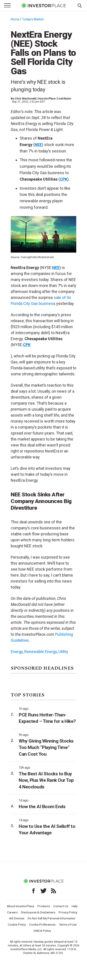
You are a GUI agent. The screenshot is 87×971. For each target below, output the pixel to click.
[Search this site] (79, 5)
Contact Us (60, 906)
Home (15, 19)
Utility (63, 651)
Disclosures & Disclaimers (38, 912)
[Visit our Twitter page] (43, 890)
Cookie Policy (17, 924)
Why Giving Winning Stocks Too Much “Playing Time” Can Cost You (46, 747)
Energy (17, 651)
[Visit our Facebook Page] (33, 890)
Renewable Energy (40, 651)
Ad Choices (16, 918)
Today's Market (33, 19)
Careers (12, 912)
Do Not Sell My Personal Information (51, 918)
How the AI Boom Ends (42, 806)
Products (43, 906)
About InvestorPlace (20, 906)
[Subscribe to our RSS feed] (53, 890)
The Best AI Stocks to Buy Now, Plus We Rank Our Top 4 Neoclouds (46, 780)
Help (75, 906)
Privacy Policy (68, 912)
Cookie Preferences (42, 924)
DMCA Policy (42, 930)
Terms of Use (68, 924)
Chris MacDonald (25, 98)
